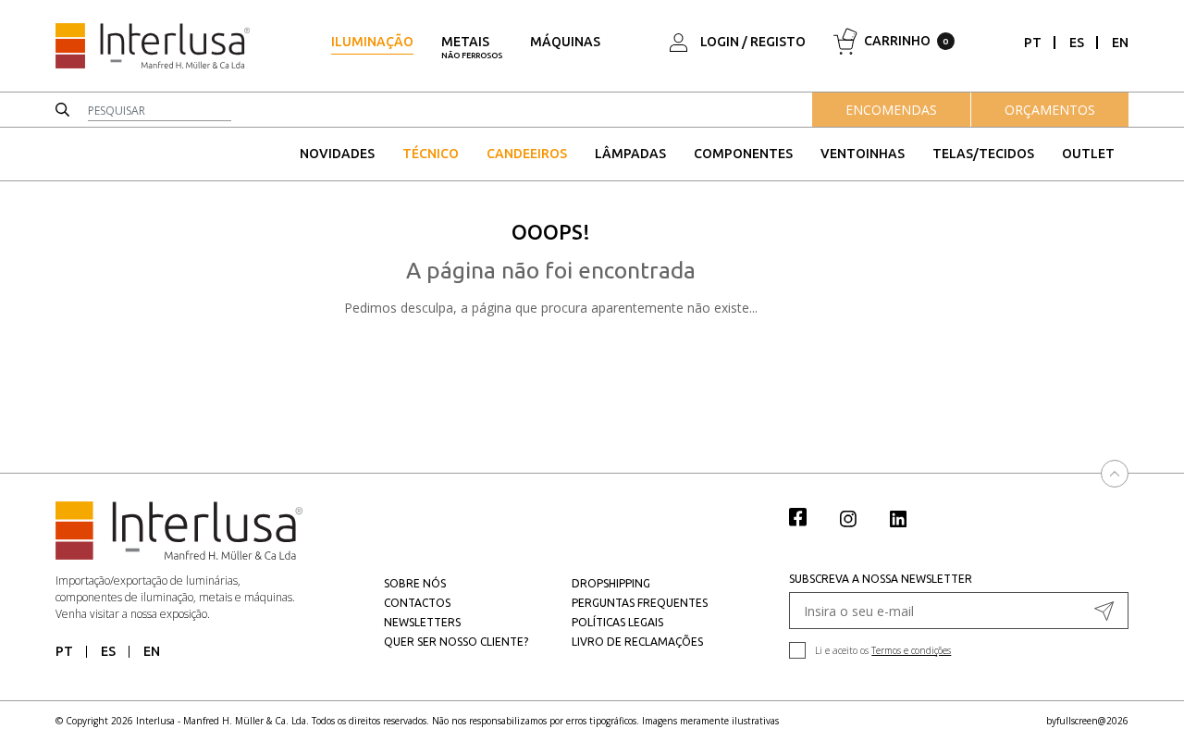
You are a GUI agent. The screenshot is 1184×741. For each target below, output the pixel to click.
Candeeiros (527, 153)
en (1120, 42)
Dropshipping (611, 583)
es (1076, 42)
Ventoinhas (862, 153)
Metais (471, 47)
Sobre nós (415, 583)
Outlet (1088, 153)
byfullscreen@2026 (1087, 720)
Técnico (430, 153)
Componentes (743, 153)
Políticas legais (617, 622)
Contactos (417, 603)
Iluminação (372, 41)
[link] (807, 516)
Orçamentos (1050, 109)
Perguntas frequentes (640, 603)
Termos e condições (911, 650)
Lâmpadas (630, 153)
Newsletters (422, 622)
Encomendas (891, 109)
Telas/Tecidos (983, 153)
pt (1033, 42)
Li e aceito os (883, 650)
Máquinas (565, 41)
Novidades (337, 153)
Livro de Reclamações (637, 642)
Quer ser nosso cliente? (456, 642)
